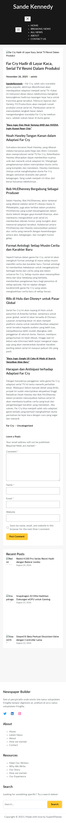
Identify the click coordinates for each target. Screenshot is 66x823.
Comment (12, 451)
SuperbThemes (54, 817)
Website (10, 512)
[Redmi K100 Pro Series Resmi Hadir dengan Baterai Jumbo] (10, 575)
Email (10, 498)
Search (54, 804)
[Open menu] (18, 29)
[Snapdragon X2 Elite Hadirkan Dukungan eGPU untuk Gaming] (10, 614)
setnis (34, 76)
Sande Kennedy (33, 7)
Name (10, 485)
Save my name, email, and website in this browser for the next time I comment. (32, 527)
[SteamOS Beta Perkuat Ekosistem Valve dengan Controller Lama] (10, 657)
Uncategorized (25, 426)
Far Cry (10, 426)
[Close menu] (28, 18)
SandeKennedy (14, 83)
